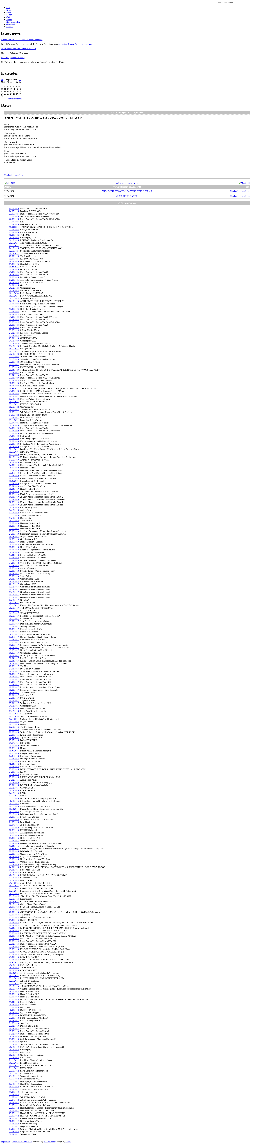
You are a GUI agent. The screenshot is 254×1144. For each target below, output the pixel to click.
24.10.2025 (14, 248)
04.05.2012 (14, 1129)
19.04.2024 (14, 314)
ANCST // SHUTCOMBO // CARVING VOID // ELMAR (127, 191)
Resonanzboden (13, 22)
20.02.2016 (14, 782)
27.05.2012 (14, 1108)
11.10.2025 (14, 253)
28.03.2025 (14, 275)
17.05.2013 (14, 997)
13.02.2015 (14, 859)
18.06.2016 (14, 748)
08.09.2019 (14, 468)
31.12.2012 (14, 1044)
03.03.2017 (14, 682)
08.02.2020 (14, 441)
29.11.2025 (14, 243)
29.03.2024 (14, 322)
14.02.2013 (14, 1034)
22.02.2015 (14, 854)
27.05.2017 (14, 640)
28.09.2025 (14, 256)
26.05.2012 (14, 1110)
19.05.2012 (14, 1118)
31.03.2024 (14, 317)
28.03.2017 (14, 666)
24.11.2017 (14, 602)
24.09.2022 (14, 409)
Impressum (5, 1142)
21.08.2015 (14, 822)
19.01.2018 (14, 581)
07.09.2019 (14, 470)
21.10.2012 (14, 1076)
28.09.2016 (14, 732)
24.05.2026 (14, 211)
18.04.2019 (14, 489)
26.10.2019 (14, 457)
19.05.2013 (14, 991)
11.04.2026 (14, 227)
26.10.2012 (14, 1073)
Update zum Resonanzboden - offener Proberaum (21, 39)
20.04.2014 (14, 923)
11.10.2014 (14, 901)
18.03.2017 (14, 671)
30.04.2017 (14, 658)
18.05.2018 (14, 547)
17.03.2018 (14, 565)
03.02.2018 (14, 576)
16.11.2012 (14, 1063)
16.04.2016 (14, 764)
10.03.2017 (14, 674)
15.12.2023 (14, 346)
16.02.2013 (14, 1028)
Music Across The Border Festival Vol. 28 (18, 48)
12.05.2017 (14, 650)
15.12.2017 (14, 592)
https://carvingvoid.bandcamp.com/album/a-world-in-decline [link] (32, 147)
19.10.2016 (14, 724)
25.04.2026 (14, 224)
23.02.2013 (14, 1026)
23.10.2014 (14, 896)
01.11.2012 (14, 1068)
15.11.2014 (14, 886)
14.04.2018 (14, 555)
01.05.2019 (14, 483)
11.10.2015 (14, 809)
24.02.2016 (14, 780)
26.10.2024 (14, 298)
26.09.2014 (14, 909)
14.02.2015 (14, 856)
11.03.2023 (14, 388)
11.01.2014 (14, 962)
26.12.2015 (14, 790)
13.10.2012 (14, 1079)
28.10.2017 (14, 608)
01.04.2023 (14, 375)
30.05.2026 (14, 208)
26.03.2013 (14, 1012)
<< (2, 79)
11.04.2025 (14, 267)
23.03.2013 (14, 1015)
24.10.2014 (14, 893)
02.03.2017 (14, 684)
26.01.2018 (14, 579)
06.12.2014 (14, 880)
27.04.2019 (14, 486)
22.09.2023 (14, 362)
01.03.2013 (14, 1023)
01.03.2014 (14, 938)
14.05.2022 (14, 415)
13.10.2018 (14, 518)
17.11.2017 (14, 605)
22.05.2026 (14, 216)
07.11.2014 (14, 891)
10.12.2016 (14, 708)
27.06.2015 (14, 827)
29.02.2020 (14, 436)
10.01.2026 (14, 235)
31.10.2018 (14, 515)
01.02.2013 (14, 1039)
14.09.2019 (14, 465)
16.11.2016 (14, 716)
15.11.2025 (14, 245)
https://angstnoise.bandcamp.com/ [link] (20, 129)
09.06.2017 (14, 634)
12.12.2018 (14, 513)
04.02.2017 (14, 692)
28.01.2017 (14, 695)
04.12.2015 (14, 793)
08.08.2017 (14, 629)
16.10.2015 (14, 806)
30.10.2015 (14, 801)
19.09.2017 (14, 621)
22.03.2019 (14, 494)
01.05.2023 (14, 367)
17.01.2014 (14, 960)
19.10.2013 (14, 986)
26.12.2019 (14, 446)
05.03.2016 (14, 774)
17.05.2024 (14, 309)
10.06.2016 (14, 753)
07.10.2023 (14, 356)
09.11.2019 (14, 452)
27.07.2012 (14, 1100)
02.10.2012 (14, 1084)
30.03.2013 (14, 1010)
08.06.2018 (14, 542)
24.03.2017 (14, 669)
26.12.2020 (14, 425)
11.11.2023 (13, 351)
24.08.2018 (14, 534)
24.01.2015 (14, 867)
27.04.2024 (14, 312)
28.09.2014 (14, 907)
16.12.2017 (14, 589)
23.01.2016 (14, 785)
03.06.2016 (14, 759)
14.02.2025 (14, 282)
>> (20, 79)
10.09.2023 (14, 364)
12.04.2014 (14, 928)
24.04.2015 (14, 843)
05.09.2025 (14, 259)
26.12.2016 (14, 706)
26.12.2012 (14, 1050)
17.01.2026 (14, 232)
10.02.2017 (14, 690)
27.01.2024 (14, 338)
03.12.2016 (14, 711)
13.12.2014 (14, 878)
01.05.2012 (14, 1132)
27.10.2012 (14, 1071)
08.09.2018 (14, 526)
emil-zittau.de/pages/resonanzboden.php (75, 44)
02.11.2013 (14, 981)
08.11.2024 (14, 296)
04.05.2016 (14, 761)
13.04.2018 (14, 558)
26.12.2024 (14, 288)
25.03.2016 (14, 769)
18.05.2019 (14, 478)
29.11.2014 (14, 883)
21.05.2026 (14, 222)
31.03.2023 (14, 378)
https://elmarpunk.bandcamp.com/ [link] (20, 156)
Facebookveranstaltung (14, 175)
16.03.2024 (14, 327)
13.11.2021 (14, 420)
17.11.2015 (14, 796)
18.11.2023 (14, 349)
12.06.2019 (14, 476)
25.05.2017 (14, 642)
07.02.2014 (14, 952)
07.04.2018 (14, 560)
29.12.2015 (14, 788)
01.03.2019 (14, 505)
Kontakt (9, 27)
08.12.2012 (14, 1055)
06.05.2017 (14, 653)
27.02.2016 (14, 777)
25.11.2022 (14, 401)
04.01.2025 (14, 285)
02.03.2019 (14, 502)
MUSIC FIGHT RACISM (127, 196)
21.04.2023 (14, 372)
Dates (8, 12)
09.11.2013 (14, 978)
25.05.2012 (14, 1113)
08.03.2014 (14, 936)
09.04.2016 (14, 766)
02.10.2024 (14, 301)
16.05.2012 (14, 1121)
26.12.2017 (14, 584)
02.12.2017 (14, 600)
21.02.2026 (14, 230)
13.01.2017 (14, 700)
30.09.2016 (14, 729)
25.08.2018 (14, 531)
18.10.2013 (14, 989)
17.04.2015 (14, 846)
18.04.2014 (14, 925)
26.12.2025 (14, 237)
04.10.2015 (14, 811)
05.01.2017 (14, 703)
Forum (9, 15)
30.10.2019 (14, 454)
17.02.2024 (14, 335)
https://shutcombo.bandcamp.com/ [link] (20, 138)
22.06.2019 (14, 473)
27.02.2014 (14, 944)
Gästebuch (10, 24)
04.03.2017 (14, 679)
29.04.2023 (14, 370)
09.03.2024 (14, 330)
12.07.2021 (14, 423)
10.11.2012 (14, 1065)
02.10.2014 (14, 904)
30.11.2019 (14, 449)
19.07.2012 (14, 1102)
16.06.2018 (14, 539)
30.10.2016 (14, 722)
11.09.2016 (14, 737)
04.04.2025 (14, 269)
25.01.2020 (14, 444)
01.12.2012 (14, 1057)
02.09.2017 (14, 626)
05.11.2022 (14, 404)
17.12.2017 (14, 587)
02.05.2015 (14, 841)
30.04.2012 (14, 1134)
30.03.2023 (14, 383)
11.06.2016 (14, 751)
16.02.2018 (14, 573)
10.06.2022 (14, 412)
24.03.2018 (14, 563)
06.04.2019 (14, 491)
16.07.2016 (14, 743)
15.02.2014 (14, 949)
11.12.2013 (14, 973)
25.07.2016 (14, 740)
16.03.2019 (14, 497)
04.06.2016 (14, 756)
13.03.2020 (14, 431)
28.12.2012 (14, 1047)
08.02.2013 (14, 1036)
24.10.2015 (14, 804)
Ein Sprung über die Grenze (12, 57)
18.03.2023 (14, 386)
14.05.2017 (14, 647)
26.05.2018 (14, 544)
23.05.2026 (14, 214)
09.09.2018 (14, 523)
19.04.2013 (14, 1002)
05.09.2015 (14, 819)
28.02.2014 (14, 941)
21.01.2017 (14, 698)
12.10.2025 (14, 251)
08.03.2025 (14, 277)
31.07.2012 (14, 1097)
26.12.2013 (14, 970)
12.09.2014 (14, 915)
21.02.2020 (14, 438)
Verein (9, 19)
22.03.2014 (14, 933)
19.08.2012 (14, 1092)
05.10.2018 (14, 520)
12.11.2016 (14, 719)
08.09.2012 (14, 1089)
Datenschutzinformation (22, 1142)
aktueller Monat (14, 99)
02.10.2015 (14, 814)
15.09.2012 (14, 1087)
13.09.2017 (14, 624)
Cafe (8, 17)
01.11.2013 (14, 983)
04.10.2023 (14, 359)
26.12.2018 (14, 507)
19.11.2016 (14, 714)
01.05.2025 (14, 264)
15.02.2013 (14, 1031)
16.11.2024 (14, 293)
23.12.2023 (14, 343)
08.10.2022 (14, 407)
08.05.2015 (14, 835)
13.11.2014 (14, 888)
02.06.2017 (14, 637)
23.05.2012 (14, 1116)
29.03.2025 (14, 272)
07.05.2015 (14, 838)
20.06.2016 (14, 745)
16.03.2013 (14, 1020)
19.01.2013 (14, 1042)
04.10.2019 (14, 460)
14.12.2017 (14, 595)
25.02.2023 (14, 391)
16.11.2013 (14, 975)
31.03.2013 (14, 1007)
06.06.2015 (14, 830)
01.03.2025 (14, 280)
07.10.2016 (14, 727)
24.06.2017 (14, 632)
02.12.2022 (14, 399)
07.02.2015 (14, 862)
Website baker (49, 1142)
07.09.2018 (14, 528)
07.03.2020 (14, 433)
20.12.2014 (14, 875)
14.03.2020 (14, 428)
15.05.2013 (14, 999)
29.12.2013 (14, 965)
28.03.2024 (14, 325)
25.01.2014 (14, 957)
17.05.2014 (14, 917)
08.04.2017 (14, 663)
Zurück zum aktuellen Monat (127, 183)
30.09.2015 (14, 817)
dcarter (68, 1142)
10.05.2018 (14, 550)
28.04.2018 (14, 552)
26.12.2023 (14, 341)
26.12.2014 (14, 872)
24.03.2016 (14, 772)
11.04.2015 (14, 848)
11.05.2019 (14, 481)
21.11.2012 (14, 1060)
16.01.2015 (14, 870)
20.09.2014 (14, 912)
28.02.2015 (14, 851)
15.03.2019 (14, 499)
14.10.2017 (14, 613)
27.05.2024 (14, 306)
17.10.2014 (14, 899)
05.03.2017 (14, 677)
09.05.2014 (14, 920)
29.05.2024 (14, 304)
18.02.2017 (14, 687)
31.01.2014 (14, 954)
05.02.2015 (14, 864)
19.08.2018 (14, 536)
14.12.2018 (14, 510)
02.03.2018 (14, 571)
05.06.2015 (14, 833)
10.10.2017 (14, 616)
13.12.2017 (14, 597)
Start (8, 7)
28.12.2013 (14, 968)
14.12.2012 (14, 1052)
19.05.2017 (14, 645)
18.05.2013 (14, 994)
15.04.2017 (14, 661)
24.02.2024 (14, 333)
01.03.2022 (14, 417)
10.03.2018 (14, 568)
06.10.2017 (14, 618)
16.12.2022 (14, 396)
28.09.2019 (14, 462)
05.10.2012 (14, 1081)
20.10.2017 (14, 610)
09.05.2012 (14, 1124)
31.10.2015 (14, 798)
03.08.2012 (14, 1094)
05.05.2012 (14, 1126)
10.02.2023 (14, 394)
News (8, 10)
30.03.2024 (14, 319)
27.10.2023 (14, 354)
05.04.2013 (14, 1005)
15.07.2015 (14, 825)
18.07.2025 (14, 261)
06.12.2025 (14, 240)
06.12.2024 (14, 290)
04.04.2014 (14, 930)
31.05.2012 (14, 1105)
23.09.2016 (14, 735)
